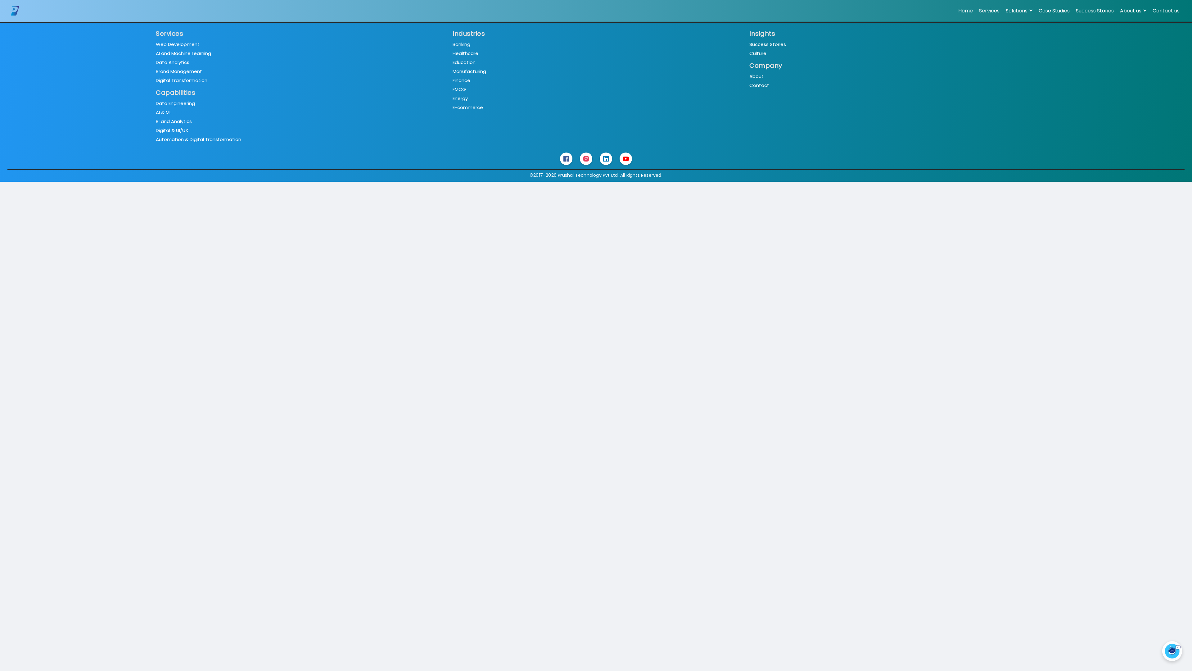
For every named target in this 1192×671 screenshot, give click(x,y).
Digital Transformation (181, 80)
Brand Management (179, 71)
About (756, 76)
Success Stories (767, 44)
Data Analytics (172, 62)
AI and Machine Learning (183, 53)
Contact (759, 85)
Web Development (178, 44)
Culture (757, 53)
